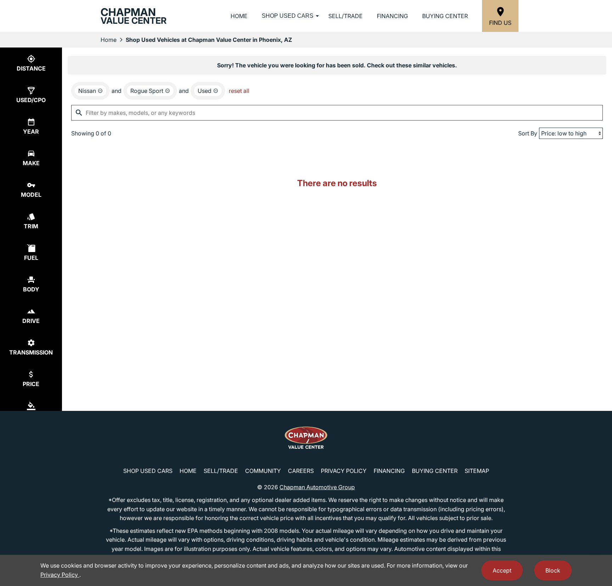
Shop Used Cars (287, 16)
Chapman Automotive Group (317, 487)
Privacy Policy (344, 470)
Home (239, 15)
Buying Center (445, 15)
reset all (239, 90)
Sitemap (477, 470)
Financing (392, 15)
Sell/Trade (345, 15)
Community (263, 470)
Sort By (527, 133)
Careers (301, 470)
